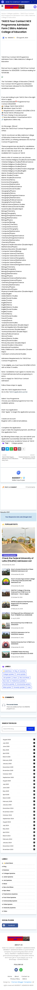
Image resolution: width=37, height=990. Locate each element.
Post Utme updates (8, 684)
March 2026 (18, 757)
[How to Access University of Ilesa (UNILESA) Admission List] (6, 571)
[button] (31, 1)
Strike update (7, 687)
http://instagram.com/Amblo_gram (27, 925)
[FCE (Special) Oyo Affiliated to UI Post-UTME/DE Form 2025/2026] (6, 615)
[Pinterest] (15, 449)
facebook (11, 925)
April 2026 (18, 753)
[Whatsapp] (11, 449)
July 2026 (18, 743)
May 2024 (19, 829)
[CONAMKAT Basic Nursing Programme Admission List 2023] (6, 654)
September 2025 (19, 777)
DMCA (24, 979)
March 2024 (19, 836)
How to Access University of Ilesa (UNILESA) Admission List (22, 570)
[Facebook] (3, 449)
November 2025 (19, 770)
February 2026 (18, 760)
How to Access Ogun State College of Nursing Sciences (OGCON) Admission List (23, 580)
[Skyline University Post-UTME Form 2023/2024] (6, 644)
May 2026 (19, 750)
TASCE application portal (18, 392)
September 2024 (19, 819)
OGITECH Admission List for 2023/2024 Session (20, 633)
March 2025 (19, 798)
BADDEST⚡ (17, 478)
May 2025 (19, 791)
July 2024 (19, 825)
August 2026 (19, 740)
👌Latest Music (7, 671)
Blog (16, 671)
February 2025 (19, 801)
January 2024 (19, 843)
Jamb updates (21, 674)
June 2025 (19, 788)
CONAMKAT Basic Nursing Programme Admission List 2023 (22, 652)
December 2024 (19, 808)
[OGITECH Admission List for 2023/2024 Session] (6, 635)
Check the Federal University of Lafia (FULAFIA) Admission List (17, 559)
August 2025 (19, 781)
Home (3, 13)
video (29, 687)
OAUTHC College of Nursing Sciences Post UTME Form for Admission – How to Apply (20, 592)
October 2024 (19, 815)
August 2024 (19, 822)
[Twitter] (7, 449)
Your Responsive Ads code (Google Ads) (18, 517)
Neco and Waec (24, 677)
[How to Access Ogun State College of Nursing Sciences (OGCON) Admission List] (6, 581)
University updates (19, 687)
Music (15, 677)
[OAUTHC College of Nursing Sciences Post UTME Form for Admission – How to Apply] (6, 592)
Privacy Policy (15, 979)
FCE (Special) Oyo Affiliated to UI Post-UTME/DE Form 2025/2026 (22, 614)
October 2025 (19, 774)
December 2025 (18, 767)
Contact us (25, 976)
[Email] (19, 449)
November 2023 (19, 849)
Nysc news (6, 681)
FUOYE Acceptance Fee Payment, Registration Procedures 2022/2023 (22, 603)
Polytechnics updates (18, 681)
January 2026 (19, 764)
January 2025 (19, 805)
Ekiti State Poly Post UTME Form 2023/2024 (21, 624)
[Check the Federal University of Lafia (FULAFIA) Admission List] (18, 540)
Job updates (7, 677)
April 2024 (19, 832)
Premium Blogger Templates (21, 982)
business (22, 671)
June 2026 (18, 746)
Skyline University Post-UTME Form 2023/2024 (23, 643)
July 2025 (19, 784)
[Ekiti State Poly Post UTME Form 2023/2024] (6, 625)
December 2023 (19, 846)
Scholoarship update (23, 684)
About (17, 976)
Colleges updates (13, 13)
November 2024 (19, 812)
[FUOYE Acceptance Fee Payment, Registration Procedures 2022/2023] (6, 604)
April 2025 (19, 795)
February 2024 (19, 839)
